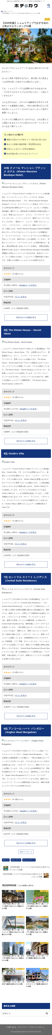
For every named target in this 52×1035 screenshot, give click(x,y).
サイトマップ (23, 1027)
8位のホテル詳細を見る (26, 565)
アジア (6, 860)
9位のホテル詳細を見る (26, 441)
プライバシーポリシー (37, 1027)
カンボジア (16, 860)
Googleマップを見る (27, 285)
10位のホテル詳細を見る (26, 317)
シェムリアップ (30, 860)
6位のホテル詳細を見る (26, 843)
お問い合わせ (11, 1027)
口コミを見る (20, 297)
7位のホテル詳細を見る (26, 716)
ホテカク (25, 1031)
